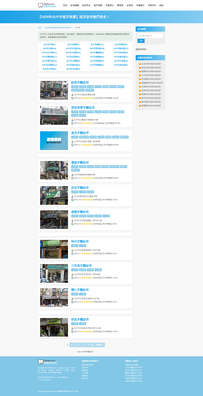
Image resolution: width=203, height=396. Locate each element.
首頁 (65, 5)
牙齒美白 (109, 5)
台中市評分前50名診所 (151, 75)
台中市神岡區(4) (97, 61)
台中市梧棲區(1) (97, 65)
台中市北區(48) (49, 48)
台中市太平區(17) (49, 53)
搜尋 (141, 41)
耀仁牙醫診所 (80, 289)
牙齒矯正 (140, 5)
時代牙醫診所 (80, 241)
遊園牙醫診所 (80, 211)
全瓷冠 (130, 5)
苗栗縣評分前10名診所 (151, 106)
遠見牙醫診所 (80, 132)
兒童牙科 (152, 5)
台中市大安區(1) (73, 69)
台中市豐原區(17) (49, 57)
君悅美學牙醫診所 (83, 107)
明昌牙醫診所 (80, 319)
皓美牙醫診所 (80, 82)
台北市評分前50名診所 (151, 64)
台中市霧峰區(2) (97, 53)
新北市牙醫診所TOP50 (133, 370)
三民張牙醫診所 (81, 265)
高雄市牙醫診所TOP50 (133, 381)
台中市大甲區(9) (49, 69)
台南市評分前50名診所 (151, 87)
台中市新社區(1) (121, 57)
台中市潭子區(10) (49, 61)
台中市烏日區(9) (121, 53)
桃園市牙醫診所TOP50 (133, 373)
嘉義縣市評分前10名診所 (152, 83)
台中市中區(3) (49, 44)
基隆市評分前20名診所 (151, 94)
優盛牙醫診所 (80, 162)
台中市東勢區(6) (97, 57)
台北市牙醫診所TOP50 (133, 367)
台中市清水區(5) (121, 65)
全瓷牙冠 (84, 367)
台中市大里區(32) (73, 53)
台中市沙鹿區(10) (49, 65)
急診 (161, 5)
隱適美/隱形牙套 (87, 365)
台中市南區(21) (97, 44)
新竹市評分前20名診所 (151, 98)
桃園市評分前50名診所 (151, 71)
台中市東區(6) (73, 44)
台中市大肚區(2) (121, 61)
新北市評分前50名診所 (151, 68)
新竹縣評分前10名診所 (151, 102)
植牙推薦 (98, 5)
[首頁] (47, 5)
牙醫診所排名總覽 (131, 365)
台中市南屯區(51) (121, 48)
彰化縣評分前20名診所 (151, 79)
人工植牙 (84, 373)
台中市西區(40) (121, 44)
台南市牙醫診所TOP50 (133, 378)
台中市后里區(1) (73, 57)
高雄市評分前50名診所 (151, 90)
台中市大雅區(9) (73, 61)
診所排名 (86, 5)
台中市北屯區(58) (73, 48)
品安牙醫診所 (80, 187)
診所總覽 (75, 5)
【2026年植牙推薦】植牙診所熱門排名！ (58, 28)
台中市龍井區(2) (73, 65)
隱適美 (120, 5)
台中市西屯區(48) (97, 48)
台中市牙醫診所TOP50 (133, 376)
